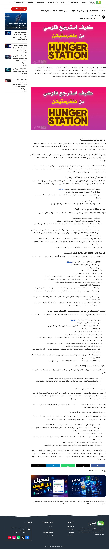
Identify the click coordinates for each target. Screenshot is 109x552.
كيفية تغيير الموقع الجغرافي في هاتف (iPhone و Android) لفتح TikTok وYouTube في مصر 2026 (20, 84)
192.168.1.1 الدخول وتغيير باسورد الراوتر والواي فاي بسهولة (20, 71)
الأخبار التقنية (70, 526)
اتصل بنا (51, 529)
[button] (9, 2)
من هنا (61, 189)
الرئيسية (84, 2)
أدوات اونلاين (74, 2)
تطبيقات (30, 2)
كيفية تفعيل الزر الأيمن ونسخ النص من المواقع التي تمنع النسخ (20, 48)
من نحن (51, 526)
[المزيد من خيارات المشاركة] (38, 465)
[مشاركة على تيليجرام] (53, 465)
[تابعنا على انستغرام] (14, 537)
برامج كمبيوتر (20, 2)
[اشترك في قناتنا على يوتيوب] (9, 537)
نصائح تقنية (40, 2)
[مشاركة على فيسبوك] (98, 465)
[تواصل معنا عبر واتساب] (18, 537)
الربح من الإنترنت (53, 2)
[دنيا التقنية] (95, 2)
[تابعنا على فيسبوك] (27, 537)
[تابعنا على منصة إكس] (23, 537)
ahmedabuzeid (97, 15)
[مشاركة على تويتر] (83, 465)
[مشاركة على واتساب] (68, 465)
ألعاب (63, 2)
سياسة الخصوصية (48, 532)
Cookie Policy (49, 535)
